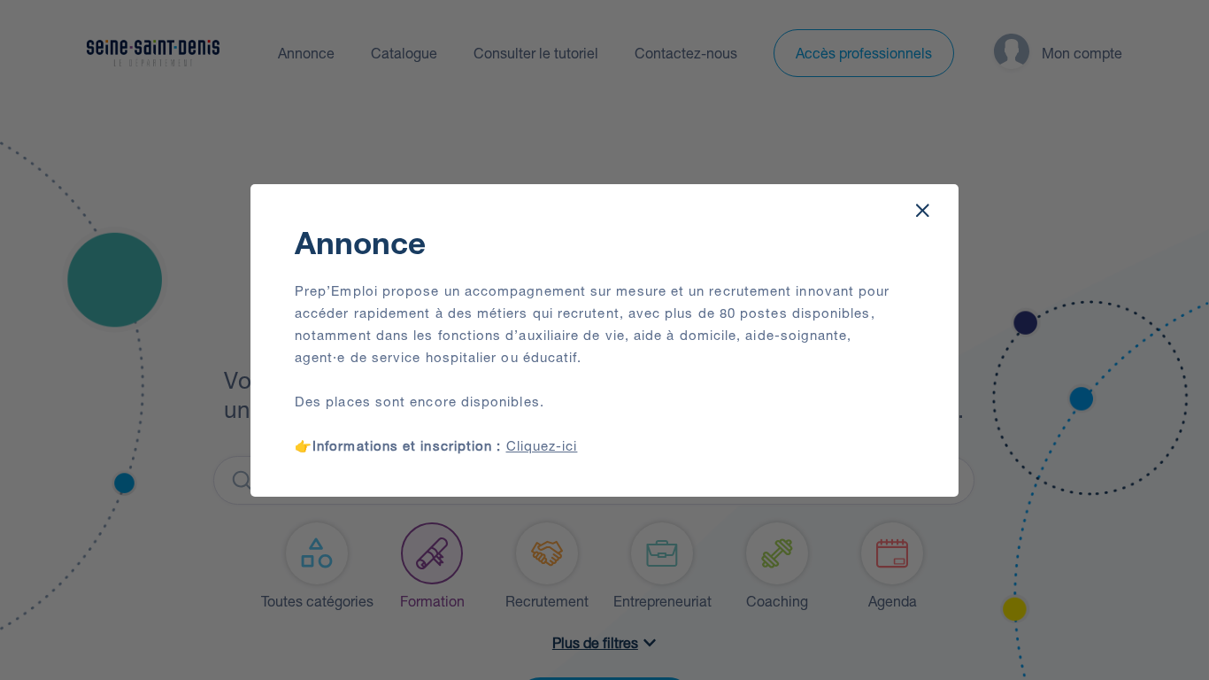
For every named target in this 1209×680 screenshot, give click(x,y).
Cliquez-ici (542, 445)
